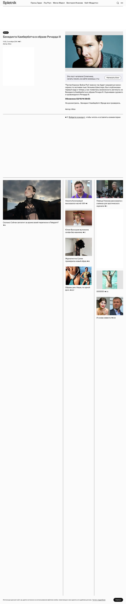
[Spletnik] (9, 3)
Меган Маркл (59, 3)
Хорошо (118, 600)
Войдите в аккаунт (77, 117)
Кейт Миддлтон (91, 3)
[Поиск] (118, 3)
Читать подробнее (98, 600)
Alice (73, 109)
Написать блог (112, 78)
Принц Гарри (36, 3)
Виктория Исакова (74, 3)
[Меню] (122, 3)
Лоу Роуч (47, 3)
